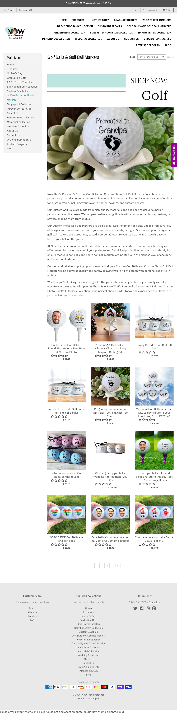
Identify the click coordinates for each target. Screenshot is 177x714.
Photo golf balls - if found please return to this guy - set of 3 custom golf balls (154, 476)
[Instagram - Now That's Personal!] (148, 608)
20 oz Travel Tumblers (20, 82)
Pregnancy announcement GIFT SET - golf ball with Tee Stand (110, 412)
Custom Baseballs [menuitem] (110, 26)
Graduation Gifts (16, 77)
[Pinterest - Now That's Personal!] (154, 608)
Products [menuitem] (78, 20)
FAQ (32, 620)
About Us (12, 130)
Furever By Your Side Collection (88, 643)
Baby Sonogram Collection (22, 86)
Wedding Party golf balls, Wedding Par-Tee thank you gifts (110, 476)
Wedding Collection (18, 126)
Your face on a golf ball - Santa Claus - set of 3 (154, 539)
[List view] (172, 57)
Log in (135, 10)
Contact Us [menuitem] (131, 38)
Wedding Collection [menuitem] (88, 38)
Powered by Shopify (88, 698)
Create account (150, 10)
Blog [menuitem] (168, 45)
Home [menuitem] (63, 20)
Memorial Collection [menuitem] (56, 38)
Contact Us (13, 135)
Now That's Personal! (93, 694)
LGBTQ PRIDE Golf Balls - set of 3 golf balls (67, 539)
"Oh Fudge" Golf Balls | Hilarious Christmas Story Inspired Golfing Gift (110, 348)
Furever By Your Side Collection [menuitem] (111, 32)
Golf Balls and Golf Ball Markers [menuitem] (149, 26)
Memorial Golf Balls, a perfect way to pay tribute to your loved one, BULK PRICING (154, 412)
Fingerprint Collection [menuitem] (69, 32)
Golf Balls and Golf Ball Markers (89, 635)
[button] (59, 356)
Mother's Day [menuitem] (100, 20)
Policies (32, 616)
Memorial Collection (18, 122)
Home (10, 64)
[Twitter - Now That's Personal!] (135, 608)
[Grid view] (168, 57)
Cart (168, 10)
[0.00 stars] (147, 544)
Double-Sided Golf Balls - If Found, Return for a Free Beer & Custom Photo (66, 348)
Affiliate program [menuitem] (148, 45)
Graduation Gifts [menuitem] (125, 20)
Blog (9, 148)
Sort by (133, 57)
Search (32, 608)
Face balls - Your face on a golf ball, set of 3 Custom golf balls (110, 539)
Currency (23, 10)
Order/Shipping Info (19, 139)
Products (12, 69)
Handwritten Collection (20, 117)
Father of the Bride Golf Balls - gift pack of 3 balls (66, 410)
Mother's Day (14, 73)
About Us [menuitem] (113, 38)
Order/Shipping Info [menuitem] (157, 38)
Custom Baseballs (17, 91)
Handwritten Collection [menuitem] (154, 32)
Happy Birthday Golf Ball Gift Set (154, 346)
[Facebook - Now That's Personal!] (141, 608)
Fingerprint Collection (19, 104)
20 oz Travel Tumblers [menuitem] (156, 20)
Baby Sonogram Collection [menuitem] (75, 26)
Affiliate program (17, 144)
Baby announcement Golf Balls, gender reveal (66, 474)
